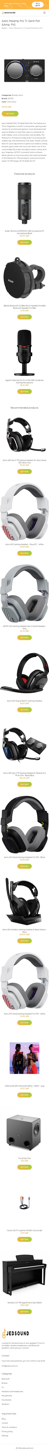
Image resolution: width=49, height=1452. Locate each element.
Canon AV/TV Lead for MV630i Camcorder (24, 1230)
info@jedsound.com (10, 1366)
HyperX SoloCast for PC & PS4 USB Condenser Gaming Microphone (24, 381)
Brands (15, 95)
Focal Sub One (24, 1158)
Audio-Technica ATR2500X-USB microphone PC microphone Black (24, 232)
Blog (3, 1419)
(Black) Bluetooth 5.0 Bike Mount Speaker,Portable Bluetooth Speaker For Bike (25, 307)
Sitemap (5, 1436)
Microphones (7, 1396)
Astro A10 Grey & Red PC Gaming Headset (24, 701)
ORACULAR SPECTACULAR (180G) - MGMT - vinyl (24, 1086)
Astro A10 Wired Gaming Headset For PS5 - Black (24, 857)
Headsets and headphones (12, 1391)
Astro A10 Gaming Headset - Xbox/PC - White (24, 544)
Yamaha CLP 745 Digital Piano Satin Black (24, 1302)
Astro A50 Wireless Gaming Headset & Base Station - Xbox (24, 930)
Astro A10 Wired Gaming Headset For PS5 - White (24, 1014)
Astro (21, 95)
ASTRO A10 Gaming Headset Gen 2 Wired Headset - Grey (24, 627)
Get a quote (37, 4)
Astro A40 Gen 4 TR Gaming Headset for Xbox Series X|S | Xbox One (24, 461)
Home (4, 28)
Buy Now (10, 114)
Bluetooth (5, 1379)
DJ (3, 1387)
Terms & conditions (9, 1427)
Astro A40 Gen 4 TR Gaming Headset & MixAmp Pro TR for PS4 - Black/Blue (24, 774)
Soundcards (6, 1400)
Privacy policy (7, 1431)
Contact (5, 1423)
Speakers (5, 1404)
